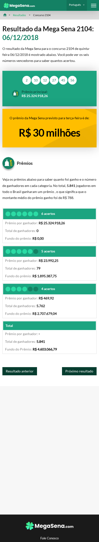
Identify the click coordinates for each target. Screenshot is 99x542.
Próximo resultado (79, 371)
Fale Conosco (49, 538)
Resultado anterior (20, 371)
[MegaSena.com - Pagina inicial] (17, 5)
